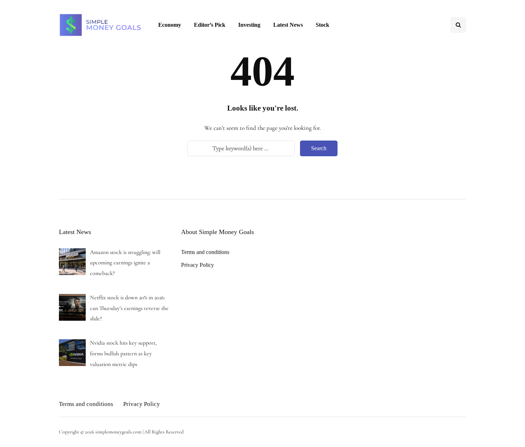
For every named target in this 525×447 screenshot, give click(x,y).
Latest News (288, 25)
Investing (249, 25)
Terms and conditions (205, 252)
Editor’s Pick (209, 25)
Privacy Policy (197, 265)
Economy (169, 25)
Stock (322, 25)
